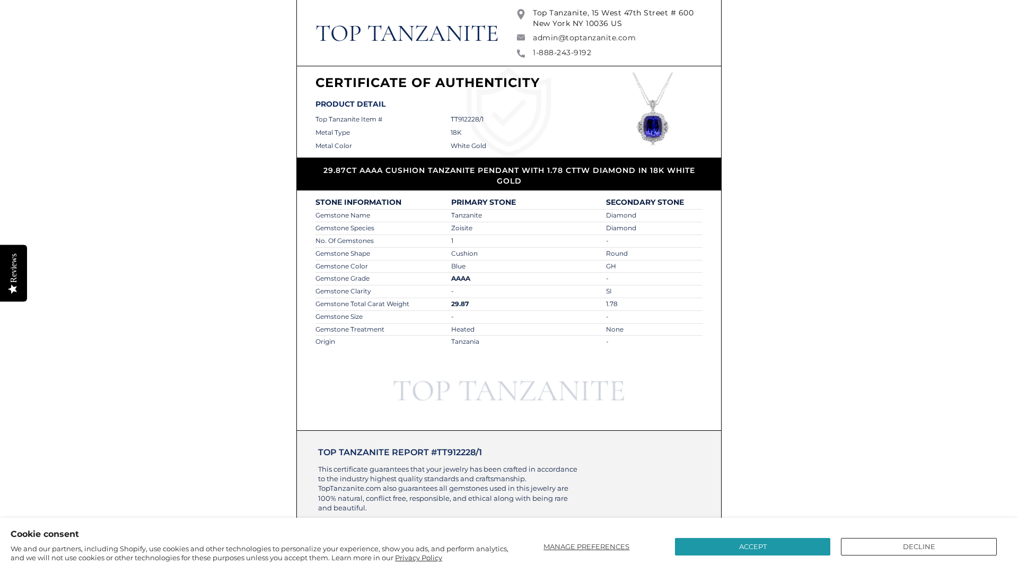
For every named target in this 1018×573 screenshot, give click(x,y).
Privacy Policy (418, 557)
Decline (919, 546)
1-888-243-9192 (562, 52)
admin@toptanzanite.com (584, 37)
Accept (753, 546)
